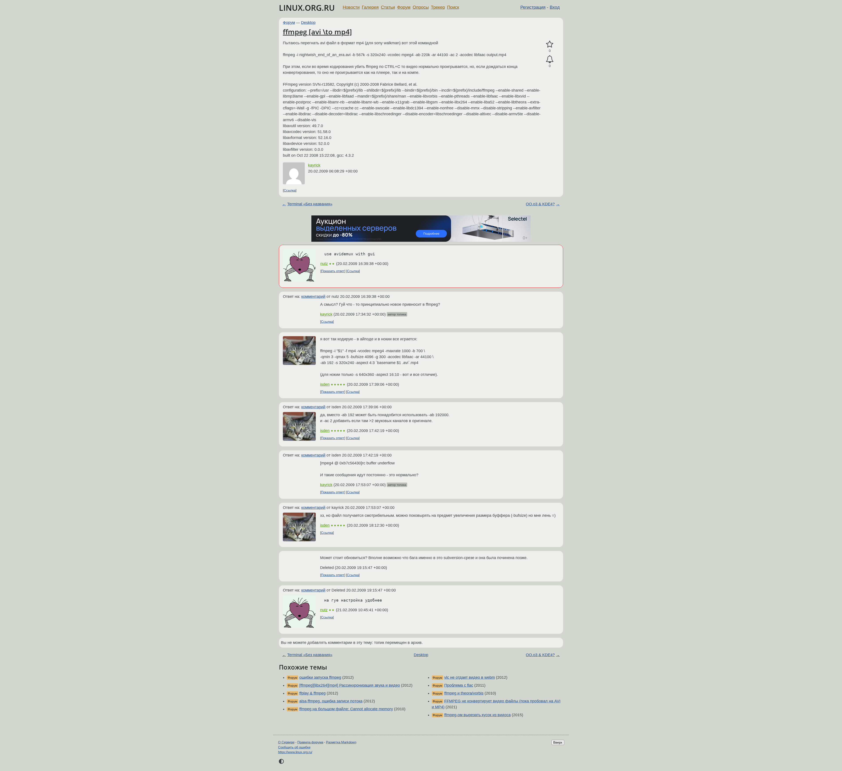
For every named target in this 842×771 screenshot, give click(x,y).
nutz (324, 263)
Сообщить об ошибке (294, 747)
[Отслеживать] (549, 59)
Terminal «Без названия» (309, 204)
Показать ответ (332, 271)
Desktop (308, 22)
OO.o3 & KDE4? (540, 204)
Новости (351, 7)
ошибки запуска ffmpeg (320, 677)
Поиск (453, 7)
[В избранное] (549, 44)
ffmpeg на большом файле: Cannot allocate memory (346, 709)
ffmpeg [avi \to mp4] (317, 31)
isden (325, 384)
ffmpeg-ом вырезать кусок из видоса (477, 715)
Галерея (370, 7)
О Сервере (286, 742)
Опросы (421, 7)
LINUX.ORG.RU (307, 7)
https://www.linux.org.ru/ (295, 752)
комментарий (313, 296)
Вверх (557, 742)
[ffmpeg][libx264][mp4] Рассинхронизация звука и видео (349, 685)
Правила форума (310, 742)
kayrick (314, 165)
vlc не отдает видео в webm (469, 677)
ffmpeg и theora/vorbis (463, 693)
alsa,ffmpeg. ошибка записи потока (330, 701)
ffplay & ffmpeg (312, 693)
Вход (555, 7)
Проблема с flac (458, 685)
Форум (403, 7)
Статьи (388, 7)
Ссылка (290, 190)
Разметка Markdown (341, 742)
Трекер (438, 7)
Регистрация (533, 7)
